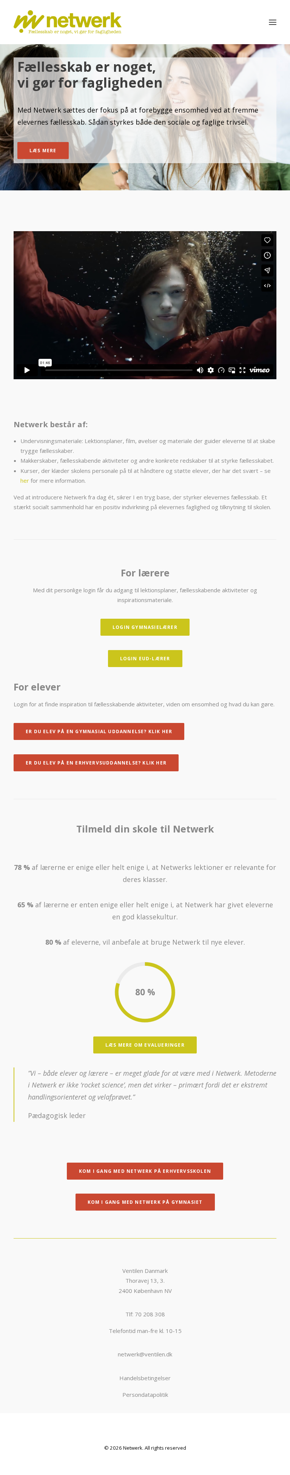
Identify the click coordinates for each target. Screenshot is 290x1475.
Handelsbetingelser (145, 1378)
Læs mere (43, 150)
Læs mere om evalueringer (145, 1045)
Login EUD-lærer (145, 658)
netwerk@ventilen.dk (145, 1354)
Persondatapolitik (145, 1394)
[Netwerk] (68, 22)
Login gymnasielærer (145, 627)
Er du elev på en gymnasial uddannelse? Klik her (99, 731)
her (24, 480)
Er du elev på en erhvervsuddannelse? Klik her (96, 763)
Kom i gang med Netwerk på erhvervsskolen (145, 1171)
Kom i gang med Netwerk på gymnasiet (145, 1202)
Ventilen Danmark (145, 1270)
